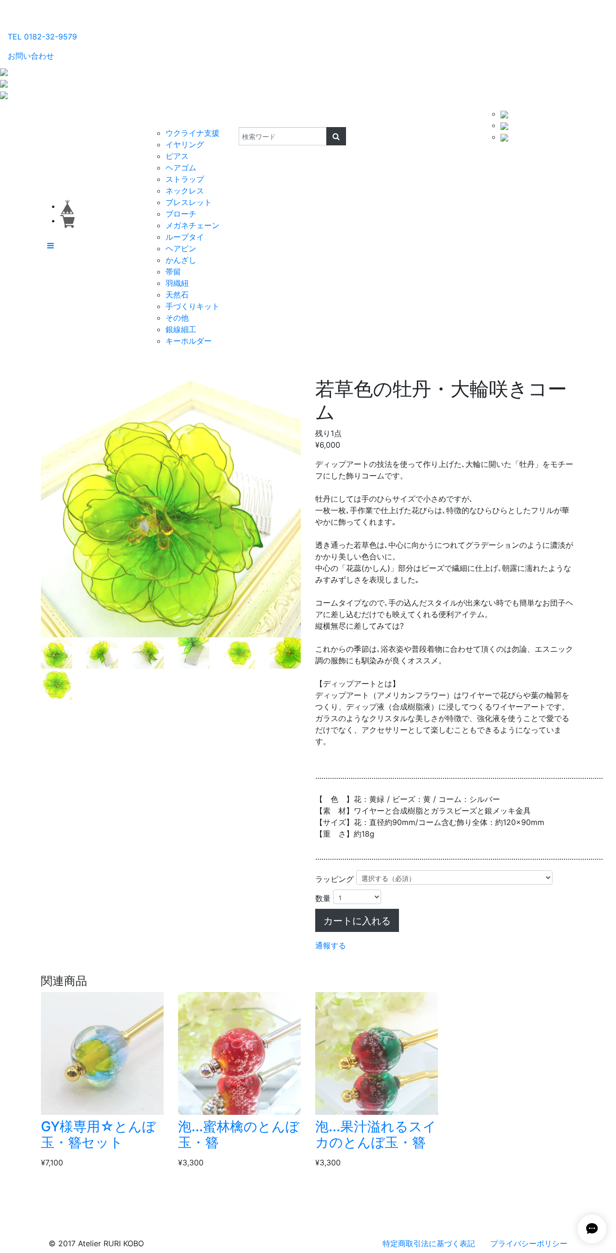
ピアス (177, 156)
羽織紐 (177, 283)
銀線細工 (181, 329)
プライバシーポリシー (528, 1243)
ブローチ (181, 214)
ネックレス (185, 190)
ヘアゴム (181, 167)
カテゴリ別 (170, 117)
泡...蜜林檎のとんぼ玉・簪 (238, 1134)
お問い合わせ (31, 56)
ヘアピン (181, 248)
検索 (232, 117)
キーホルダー (189, 341)
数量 (323, 898)
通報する (330, 945)
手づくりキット (192, 306)
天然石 (177, 294)
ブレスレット (189, 202)
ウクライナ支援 (192, 133)
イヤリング (185, 144)
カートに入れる (357, 920)
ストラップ (185, 179)
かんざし (181, 260)
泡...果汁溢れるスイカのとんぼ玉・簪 (375, 1134)
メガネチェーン (192, 225)
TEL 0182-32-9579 (42, 36)
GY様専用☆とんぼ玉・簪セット (98, 1134)
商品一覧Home (116, 117)
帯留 (173, 271)
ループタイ (185, 237)
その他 (177, 318)
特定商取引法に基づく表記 (429, 1243)
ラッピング (334, 879)
